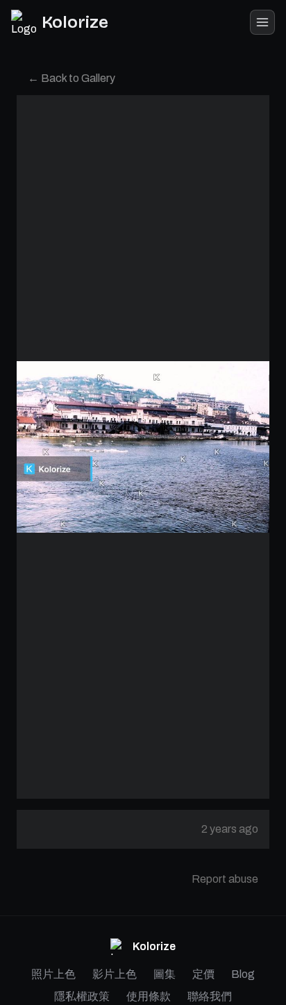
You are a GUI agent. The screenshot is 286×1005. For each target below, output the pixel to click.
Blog (243, 974)
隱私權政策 (82, 996)
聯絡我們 (209, 996)
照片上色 (53, 974)
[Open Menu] (262, 22)
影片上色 (114, 974)
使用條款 (148, 996)
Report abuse (225, 879)
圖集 (164, 974)
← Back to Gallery (71, 78)
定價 (203, 974)
